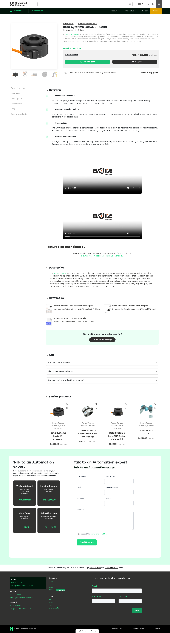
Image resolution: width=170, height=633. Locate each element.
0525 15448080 (15, 595)
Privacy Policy (95, 568)
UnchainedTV (54, 608)
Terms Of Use (116, 629)
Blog (51, 605)
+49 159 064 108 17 (49, 500)
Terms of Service (111, 568)
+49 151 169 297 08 (24, 527)
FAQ (50, 600)
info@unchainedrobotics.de (20, 609)
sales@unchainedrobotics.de (22, 586)
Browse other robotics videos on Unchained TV (102, 256)
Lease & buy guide (149, 73)
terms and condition (99, 534)
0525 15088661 (16, 583)
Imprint (158, 629)
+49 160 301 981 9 (24, 500)
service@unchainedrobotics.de (21, 598)
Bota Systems (68, 24)
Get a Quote (136, 61)
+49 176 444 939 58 (49, 527)
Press (51, 602)
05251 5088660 (15, 606)
